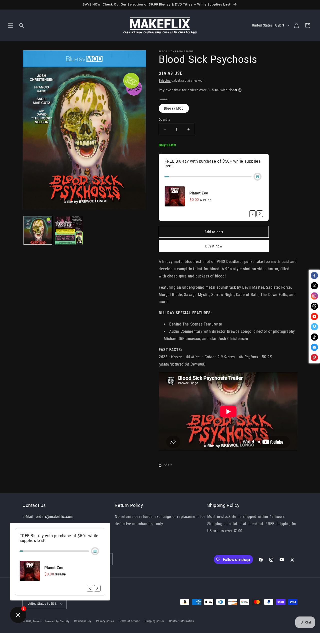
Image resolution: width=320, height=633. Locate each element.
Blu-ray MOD (174, 108)
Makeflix (38, 621)
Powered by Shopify (57, 621)
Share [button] (168, 465)
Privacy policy (105, 621)
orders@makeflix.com (54, 516)
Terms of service (129, 621)
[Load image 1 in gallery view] (38, 230)
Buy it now (213, 246)
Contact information (181, 621)
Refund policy (82, 621)
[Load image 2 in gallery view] (68, 230)
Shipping (165, 80)
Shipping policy (154, 621)
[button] (10, 25)
